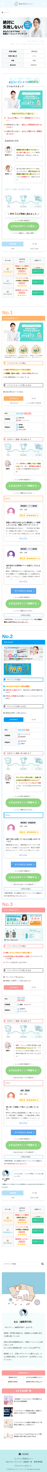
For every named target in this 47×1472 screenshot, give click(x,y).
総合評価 (13, 244)
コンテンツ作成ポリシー (23, 1459)
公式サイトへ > (38, 271)
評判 (12, 249)
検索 (42, 1263)
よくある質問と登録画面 (33, 403)
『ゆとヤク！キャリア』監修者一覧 (18, 1462)
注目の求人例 (14, 403)
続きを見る (23, 538)
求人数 (34, 244)
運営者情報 (38, 1462)
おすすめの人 (14, 398)
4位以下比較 (34, 249)
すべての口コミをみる (23, 591)
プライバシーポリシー (23, 1466)
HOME (25, 1454)
